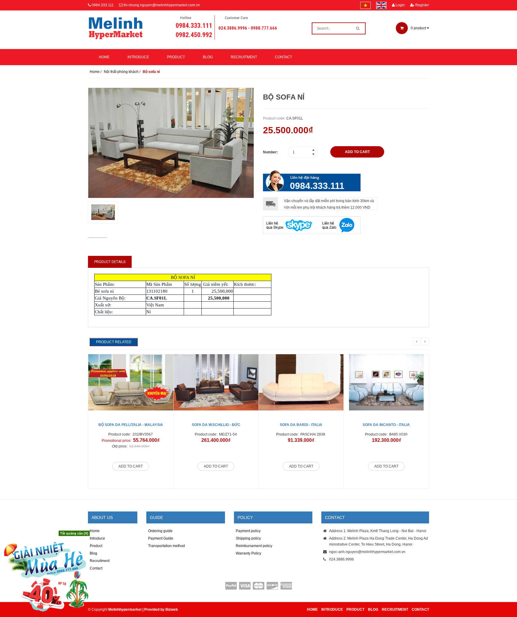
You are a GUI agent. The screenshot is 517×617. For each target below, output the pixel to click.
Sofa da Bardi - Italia (301, 425)
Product (176, 57)
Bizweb (171, 609)
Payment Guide (160, 538)
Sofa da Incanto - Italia (386, 425)
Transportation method (166, 546)
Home (104, 57)
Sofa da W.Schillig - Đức (216, 425)
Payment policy (248, 531)
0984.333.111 (103, 5)
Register (421, 5)
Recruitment (244, 57)
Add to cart (130, 466)
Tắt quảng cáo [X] (74, 533)
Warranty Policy (248, 553)
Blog (208, 57)
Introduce (138, 57)
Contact (283, 57)
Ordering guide (160, 531)
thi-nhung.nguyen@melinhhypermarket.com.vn (162, 5)
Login (400, 5)
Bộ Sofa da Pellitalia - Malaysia (130, 425)
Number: (270, 152)
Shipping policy (248, 538)
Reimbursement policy (254, 546)
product (419, 28)
